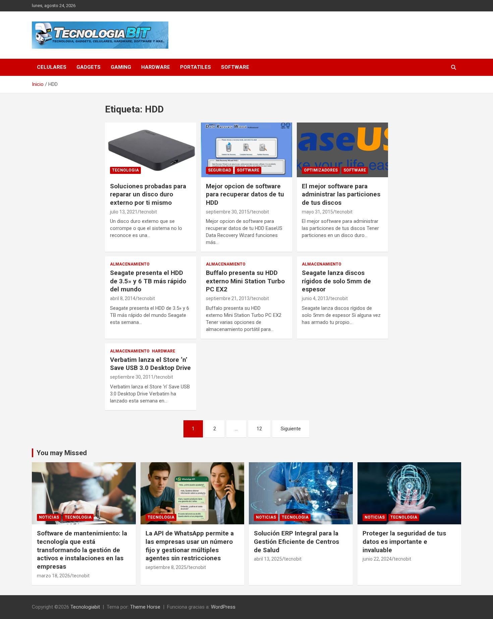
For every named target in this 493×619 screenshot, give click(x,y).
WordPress (223, 607)
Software (235, 67)
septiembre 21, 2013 (228, 298)
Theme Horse (145, 607)
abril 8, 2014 (122, 298)
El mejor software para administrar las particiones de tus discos (341, 194)
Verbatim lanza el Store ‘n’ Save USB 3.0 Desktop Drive (150, 364)
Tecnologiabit (85, 607)
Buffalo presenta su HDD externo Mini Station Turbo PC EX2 (245, 281)
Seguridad (219, 170)
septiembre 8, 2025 (166, 567)
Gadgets (88, 67)
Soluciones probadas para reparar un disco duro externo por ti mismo (148, 194)
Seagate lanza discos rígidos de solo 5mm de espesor (336, 281)
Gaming (121, 67)
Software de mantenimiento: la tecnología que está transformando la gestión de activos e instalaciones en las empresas (82, 549)
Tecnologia (125, 170)
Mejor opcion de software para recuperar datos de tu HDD (245, 194)
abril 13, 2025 (268, 559)
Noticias (49, 517)
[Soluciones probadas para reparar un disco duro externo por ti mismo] (151, 149)
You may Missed (62, 453)
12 (259, 429)
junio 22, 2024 (377, 559)
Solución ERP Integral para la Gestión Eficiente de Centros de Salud (296, 541)
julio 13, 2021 (124, 212)
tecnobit (148, 212)
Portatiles (195, 67)
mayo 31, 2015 (317, 212)
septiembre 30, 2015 (228, 212)
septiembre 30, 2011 (132, 377)
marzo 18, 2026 (53, 575)
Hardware (155, 67)
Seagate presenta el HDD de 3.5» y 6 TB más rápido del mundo (148, 281)
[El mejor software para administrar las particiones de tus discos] (342, 149)
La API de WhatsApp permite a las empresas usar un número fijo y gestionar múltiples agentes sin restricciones (190, 545)
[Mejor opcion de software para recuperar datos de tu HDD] (246, 149)
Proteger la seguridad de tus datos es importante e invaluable (404, 541)
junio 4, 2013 (315, 298)
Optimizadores (321, 170)
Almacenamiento (130, 264)
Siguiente (291, 429)
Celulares (51, 67)
